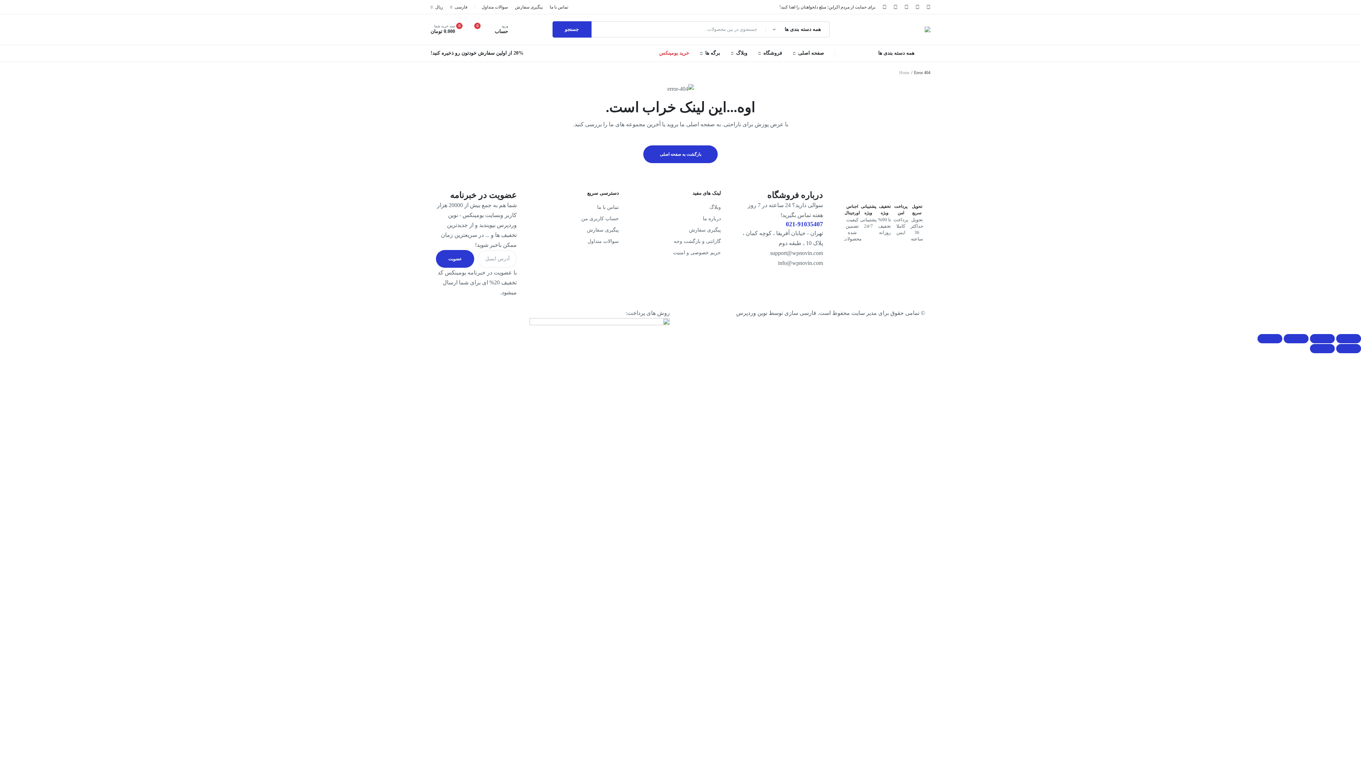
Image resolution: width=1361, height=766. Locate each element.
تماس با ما (608, 207)
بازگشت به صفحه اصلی (680, 154)
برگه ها (712, 53)
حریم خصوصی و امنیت (697, 252)
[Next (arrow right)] (1322, 348)
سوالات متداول (603, 241)
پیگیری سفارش (705, 230)
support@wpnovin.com (796, 253)
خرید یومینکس (674, 53)
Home (904, 72)
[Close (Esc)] (1348, 338)
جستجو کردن (572, 29)
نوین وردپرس (751, 313)
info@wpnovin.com (800, 263)
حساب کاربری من (600, 218)
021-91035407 (804, 224)
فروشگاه (772, 53)
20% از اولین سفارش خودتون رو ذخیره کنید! (477, 53)
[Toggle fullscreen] (1296, 338)
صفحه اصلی (811, 53)
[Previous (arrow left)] (1348, 348)
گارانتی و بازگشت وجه (697, 241)
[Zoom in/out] (1270, 338)
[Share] (1322, 338)
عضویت (455, 258)
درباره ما (712, 218)
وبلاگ (741, 53)
